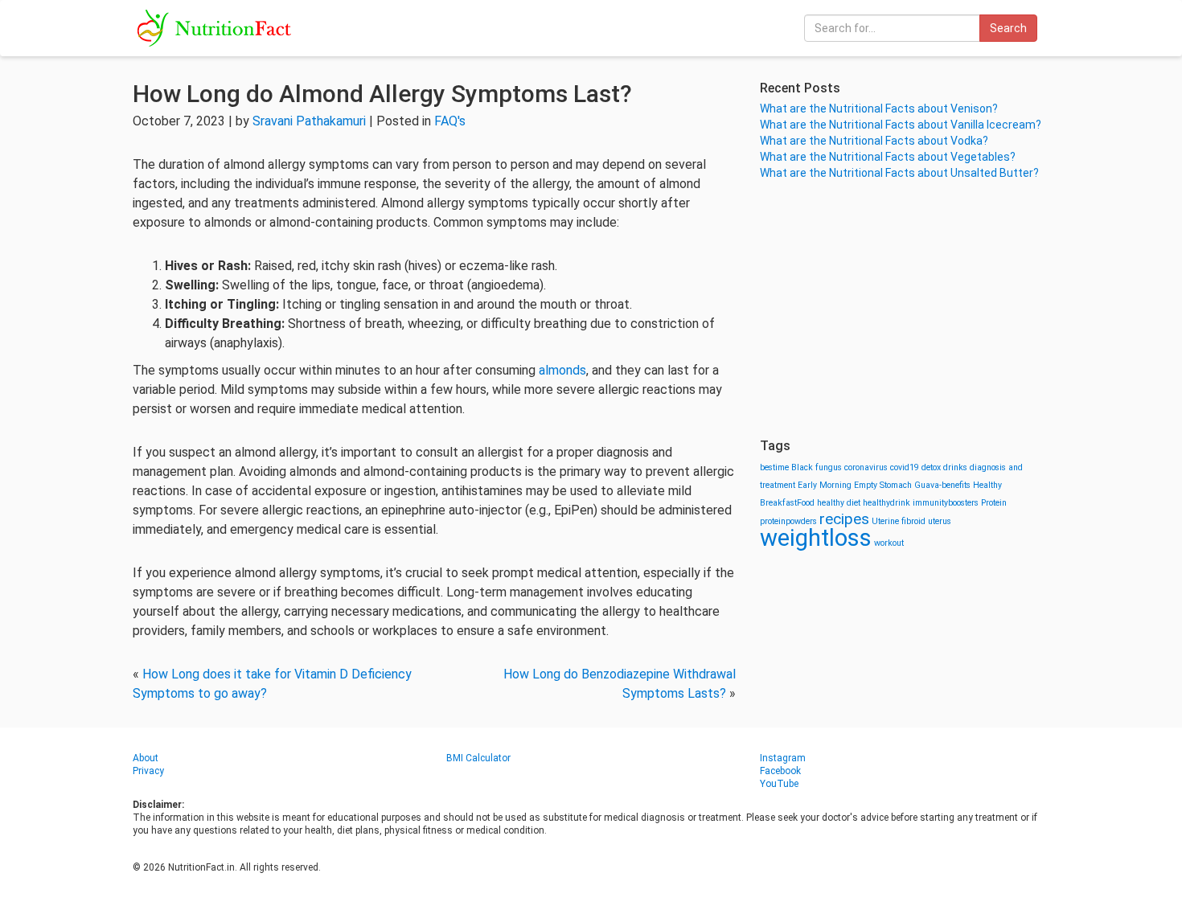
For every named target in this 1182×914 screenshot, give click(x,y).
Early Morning (825, 485)
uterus (939, 521)
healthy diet (838, 503)
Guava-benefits (942, 485)
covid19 (904, 467)
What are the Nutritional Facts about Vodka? (874, 140)
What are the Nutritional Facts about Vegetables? (888, 156)
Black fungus (816, 467)
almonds (562, 370)
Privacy (148, 771)
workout (889, 543)
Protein (994, 503)
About (145, 758)
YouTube (779, 783)
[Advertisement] (904, 309)
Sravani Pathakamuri (309, 121)
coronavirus (866, 467)
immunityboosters (946, 503)
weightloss (816, 537)
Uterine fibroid (898, 521)
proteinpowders (788, 521)
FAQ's (450, 121)
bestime (774, 467)
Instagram (783, 758)
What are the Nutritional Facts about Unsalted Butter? (899, 172)
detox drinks (944, 467)
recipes (844, 519)
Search (1008, 28)
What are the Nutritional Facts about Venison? (879, 108)
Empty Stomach (883, 485)
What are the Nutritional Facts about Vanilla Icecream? (900, 124)
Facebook (780, 771)
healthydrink (886, 503)
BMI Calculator (478, 758)
